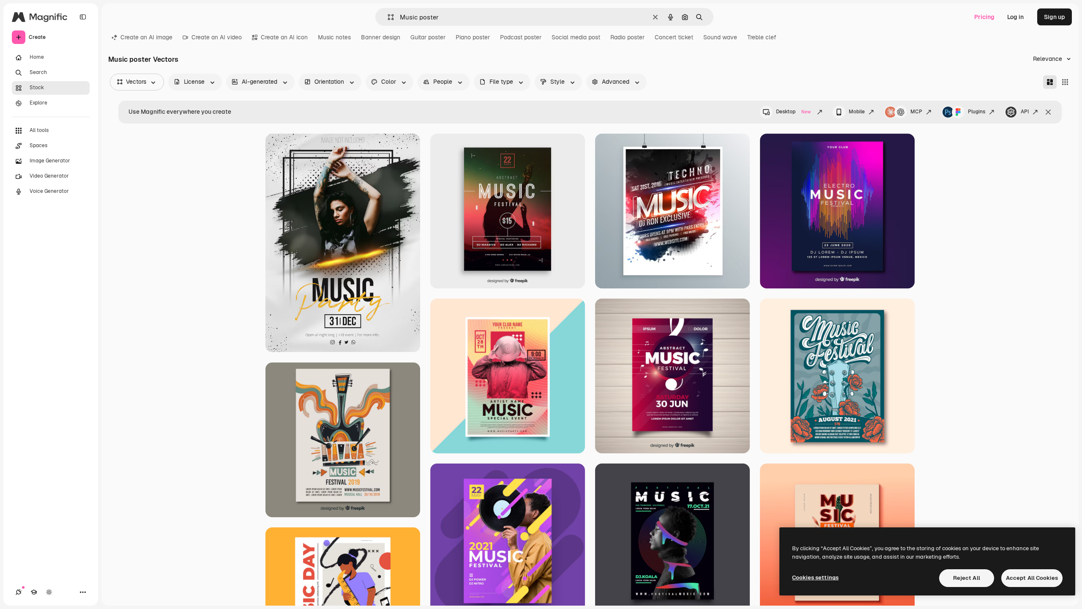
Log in (1015, 17)
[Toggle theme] (49, 592)
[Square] (1065, 82)
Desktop (793, 111)
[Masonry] (1050, 82)
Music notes (334, 37)
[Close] (1048, 112)
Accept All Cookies (1032, 578)
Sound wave (720, 37)
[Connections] (18, 592)
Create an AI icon (284, 37)
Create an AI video (216, 37)
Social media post (576, 37)
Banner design (380, 37)
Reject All (966, 578)
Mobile (857, 111)
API (1025, 111)
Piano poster (473, 37)
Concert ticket (674, 37)
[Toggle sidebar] (83, 17)
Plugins (976, 111)
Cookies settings (815, 577)
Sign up (1054, 17)
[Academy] (34, 592)
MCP (916, 111)
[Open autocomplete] (387, 17)
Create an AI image (146, 37)
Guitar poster (427, 37)
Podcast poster (520, 37)
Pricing (984, 17)
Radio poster (627, 37)
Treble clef (761, 37)
